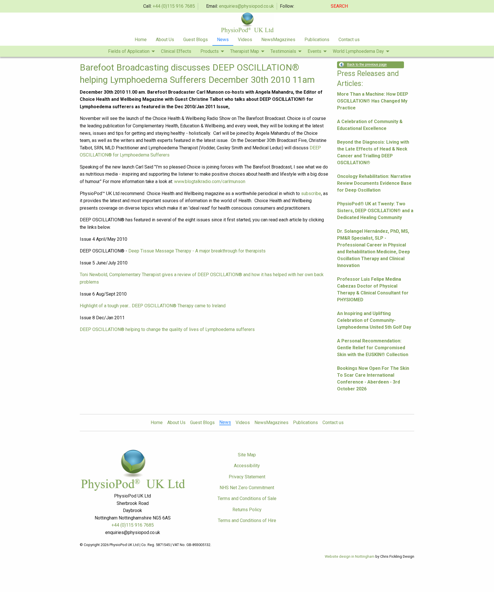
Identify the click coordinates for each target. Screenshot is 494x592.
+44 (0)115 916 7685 (174, 6)
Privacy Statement (247, 476)
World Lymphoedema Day (358, 51)
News (223, 39)
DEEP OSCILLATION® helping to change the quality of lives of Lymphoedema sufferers (167, 329)
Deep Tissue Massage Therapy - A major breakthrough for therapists (197, 251)
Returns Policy (247, 509)
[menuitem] (140, 40)
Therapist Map (244, 51)
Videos (245, 39)
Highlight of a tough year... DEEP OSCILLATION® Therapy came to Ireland (153, 305)
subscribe (311, 193)
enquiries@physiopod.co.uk (246, 6)
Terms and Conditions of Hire (247, 520)
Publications (316, 39)
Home (141, 39)
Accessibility (247, 465)
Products (209, 51)
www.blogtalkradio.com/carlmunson (209, 181)
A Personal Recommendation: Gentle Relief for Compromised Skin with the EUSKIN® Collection (372, 347)
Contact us (349, 39)
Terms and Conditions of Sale (247, 498)
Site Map (247, 454)
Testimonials (283, 51)
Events (314, 51)
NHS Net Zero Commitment (247, 487)
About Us (165, 39)
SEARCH (340, 6)
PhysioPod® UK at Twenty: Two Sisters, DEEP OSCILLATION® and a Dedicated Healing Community (375, 210)
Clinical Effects (176, 51)
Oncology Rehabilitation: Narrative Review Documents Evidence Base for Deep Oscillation (374, 183)
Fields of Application (129, 51)
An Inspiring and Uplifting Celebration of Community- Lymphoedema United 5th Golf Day (374, 320)
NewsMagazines (278, 39)
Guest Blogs (195, 39)
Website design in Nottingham (350, 556)
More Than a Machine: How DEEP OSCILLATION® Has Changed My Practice (372, 101)
